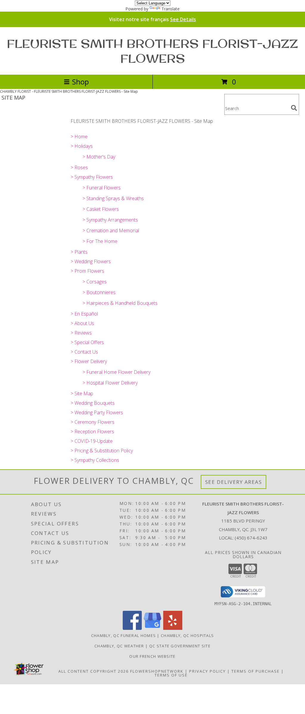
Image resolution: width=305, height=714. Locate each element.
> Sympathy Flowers (92, 177)
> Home (79, 136)
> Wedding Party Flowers (97, 412)
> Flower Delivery (89, 361)
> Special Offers (87, 342)
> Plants (79, 252)
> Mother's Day (99, 156)
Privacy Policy (207, 671)
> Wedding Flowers (91, 261)
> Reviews (81, 332)
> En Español (84, 313)
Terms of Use (171, 675)
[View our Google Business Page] (152, 628)
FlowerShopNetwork (156, 671)
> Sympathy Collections (95, 460)
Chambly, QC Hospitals (187, 635)
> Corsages (95, 281)
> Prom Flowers (87, 271)
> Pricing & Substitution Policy (102, 450)
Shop (80, 82)
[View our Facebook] (132, 628)
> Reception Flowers (92, 431)
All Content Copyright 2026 (93, 671)
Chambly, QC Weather (119, 646)
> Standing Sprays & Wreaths (113, 198)
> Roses (79, 167)
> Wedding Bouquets (93, 403)
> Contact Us (84, 352)
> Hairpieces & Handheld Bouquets (120, 303)
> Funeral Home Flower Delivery (116, 372)
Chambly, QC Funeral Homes (123, 635)
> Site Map (82, 393)
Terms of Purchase (255, 671)
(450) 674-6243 (251, 538)
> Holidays (82, 146)
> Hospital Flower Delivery (110, 382)
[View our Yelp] (172, 628)
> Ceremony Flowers (92, 422)
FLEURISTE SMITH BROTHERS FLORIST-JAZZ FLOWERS (152, 51)
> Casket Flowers (101, 209)
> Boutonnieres (99, 292)
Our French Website (152, 656)
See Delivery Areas (233, 481)
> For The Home (100, 241)
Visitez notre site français (152, 19)
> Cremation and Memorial (111, 230)
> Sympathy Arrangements (110, 219)
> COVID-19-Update (92, 441)
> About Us (82, 323)
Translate (170, 9)
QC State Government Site (180, 646)
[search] (294, 108)
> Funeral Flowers (102, 187)
